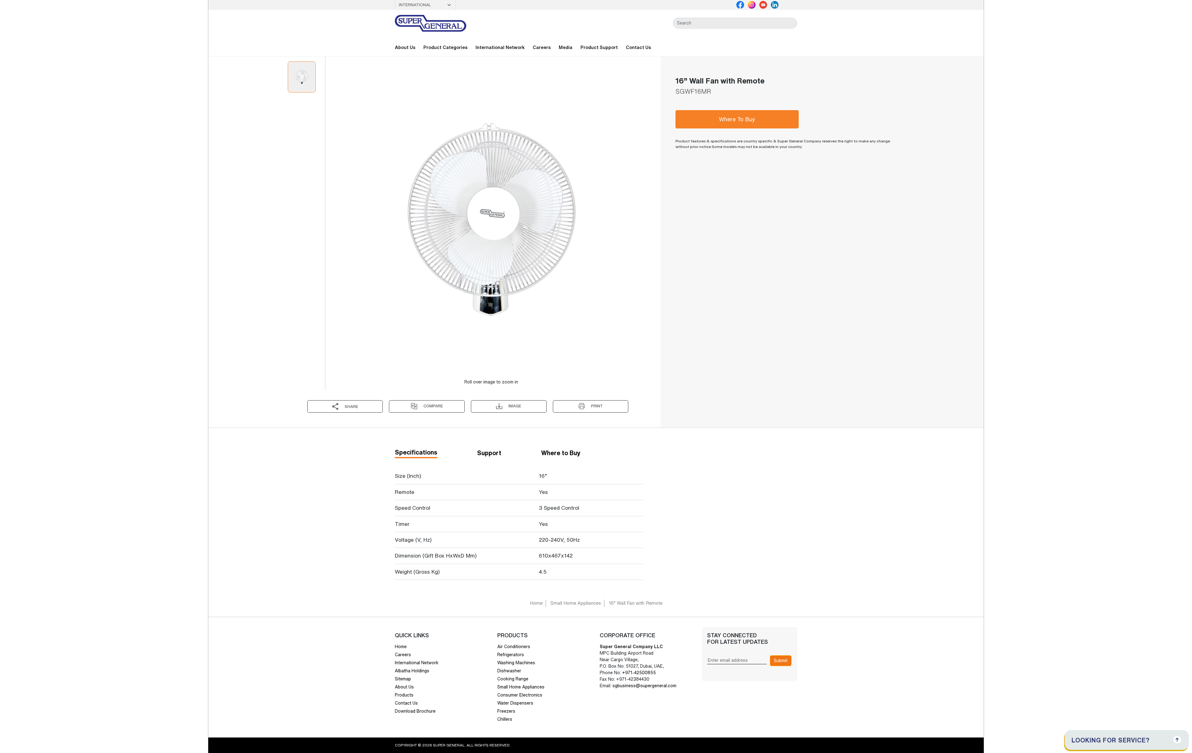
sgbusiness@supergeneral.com (644, 686)
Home (536, 603)
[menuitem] (302, 76)
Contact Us (638, 47)
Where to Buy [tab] (560, 453)
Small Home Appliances (575, 603)
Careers (542, 47)
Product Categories (445, 47)
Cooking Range (512, 679)
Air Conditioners (513, 646)
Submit (781, 660)
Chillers (504, 719)
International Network (500, 47)
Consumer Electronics (519, 695)
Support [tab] (489, 453)
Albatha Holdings (412, 671)
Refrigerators (510, 654)
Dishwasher (509, 671)
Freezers (506, 711)
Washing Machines (516, 663)
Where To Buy (737, 119)
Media (565, 47)
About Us (405, 47)
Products (404, 695)
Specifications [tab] (416, 452)
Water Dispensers (515, 703)
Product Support (599, 47)
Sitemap (403, 679)
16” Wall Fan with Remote (635, 603)
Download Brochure (415, 711)
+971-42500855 (638, 672)
